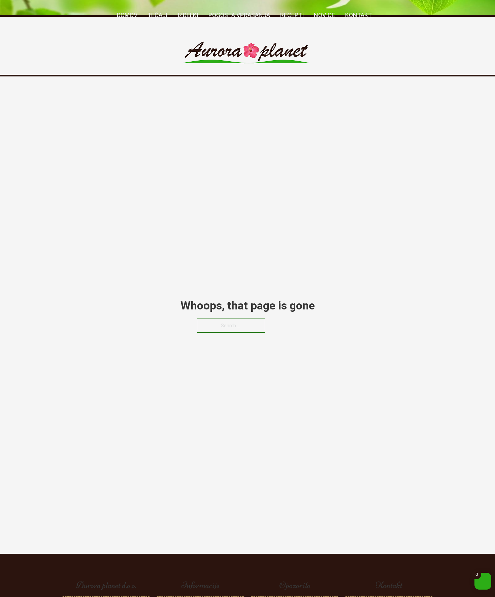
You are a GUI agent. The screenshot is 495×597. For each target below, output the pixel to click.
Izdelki (187, 15)
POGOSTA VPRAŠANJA (239, 15)
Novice (324, 15)
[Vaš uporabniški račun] (380, 15)
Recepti (292, 15)
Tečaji (157, 15)
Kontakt (358, 15)
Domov (127, 15)
